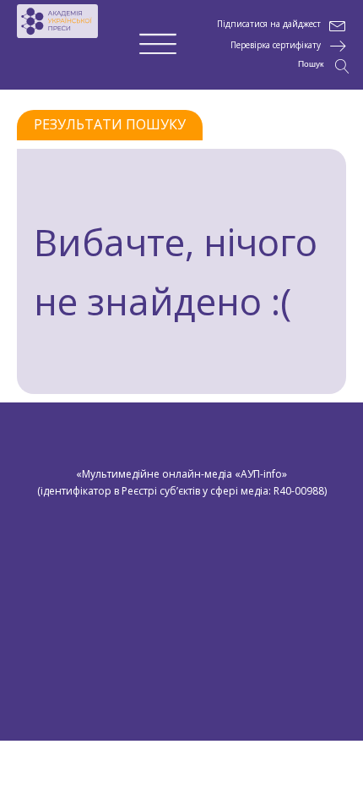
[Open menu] (158, 45)
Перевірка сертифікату (275, 45)
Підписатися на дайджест (269, 24)
